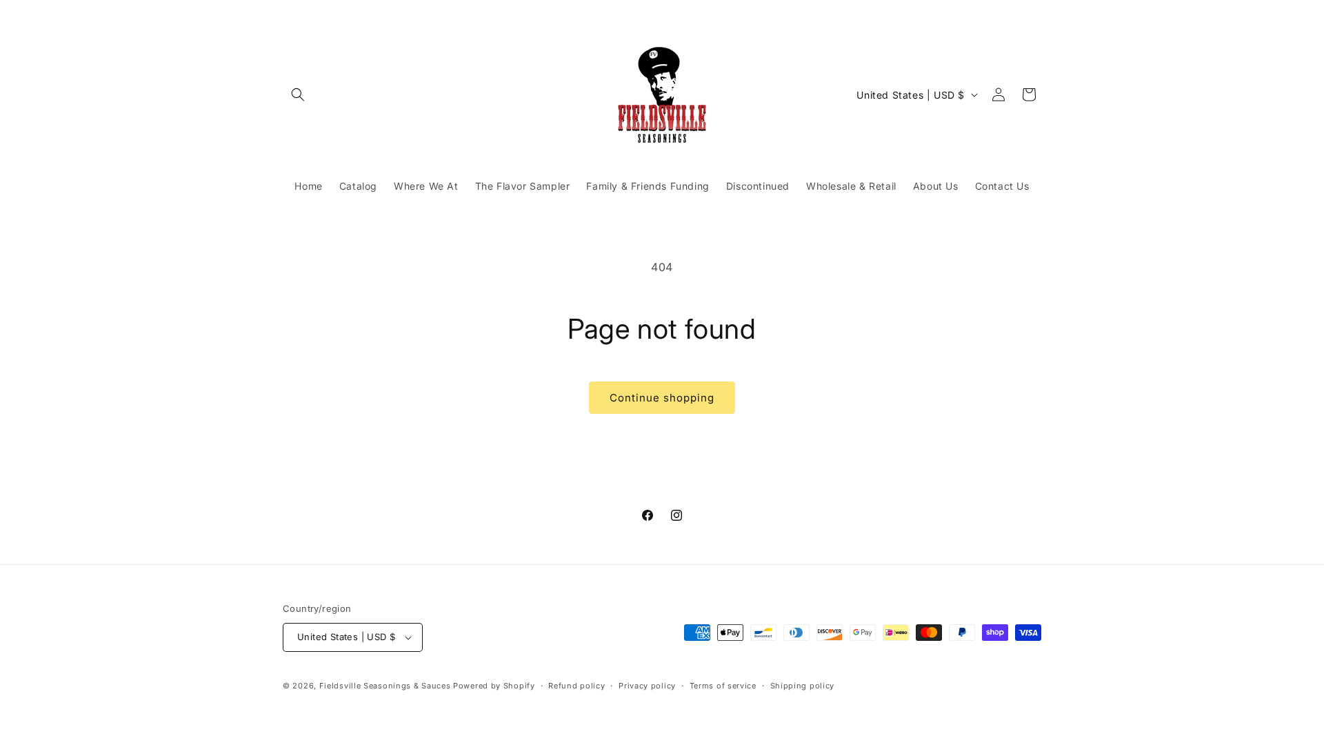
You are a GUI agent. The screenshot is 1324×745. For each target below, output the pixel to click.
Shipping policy (802, 686)
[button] (298, 94)
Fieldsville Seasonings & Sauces (385, 686)
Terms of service (723, 686)
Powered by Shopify (494, 686)
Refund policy (576, 686)
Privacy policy (647, 686)
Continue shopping (662, 397)
